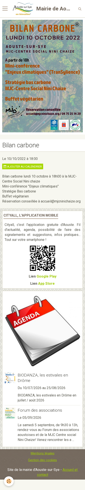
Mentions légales (42, 453)
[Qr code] (42, 258)
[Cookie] (9, 481)
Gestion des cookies (42, 460)
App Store (46, 283)
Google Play (46, 276)
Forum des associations (40, 410)
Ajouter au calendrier (24, 166)
